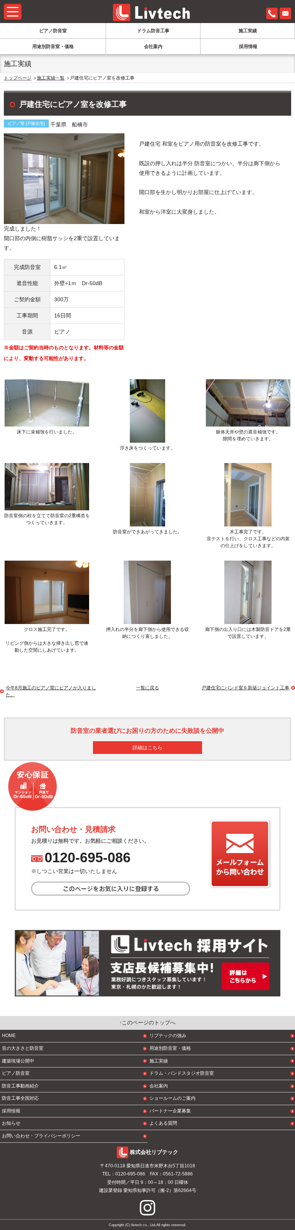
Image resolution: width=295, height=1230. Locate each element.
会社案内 (153, 46)
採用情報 (248, 46)
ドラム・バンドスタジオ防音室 (181, 1073)
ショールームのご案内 (172, 1098)
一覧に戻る (147, 688)
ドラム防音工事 (153, 30)
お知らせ (11, 1123)
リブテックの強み (167, 1035)
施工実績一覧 (51, 78)
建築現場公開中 (18, 1061)
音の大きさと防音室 (22, 1048)
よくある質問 (163, 1123)
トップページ (17, 78)
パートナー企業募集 (170, 1111)
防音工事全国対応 (20, 1098)
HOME (9, 1035)
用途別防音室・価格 (53, 46)
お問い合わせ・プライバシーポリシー (41, 1136)
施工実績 (248, 30)
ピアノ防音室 (53, 30)
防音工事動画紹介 (20, 1086)
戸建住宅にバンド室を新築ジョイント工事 (245, 688)
